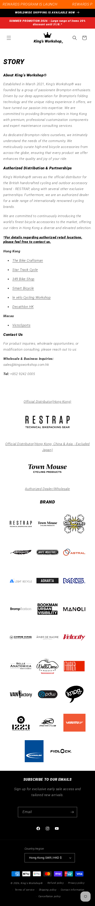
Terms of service (25, 889)
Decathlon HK (23, 307)
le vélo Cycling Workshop (31, 298)
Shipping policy (48, 889)
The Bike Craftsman (27, 261)
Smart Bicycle (23, 288)
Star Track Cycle (25, 270)
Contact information (72, 889)
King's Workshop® (32, 883)
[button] (9, 38)
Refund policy (56, 883)
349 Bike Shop (23, 279)
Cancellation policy (49, 896)
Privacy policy (76, 883)
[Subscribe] (72, 812)
